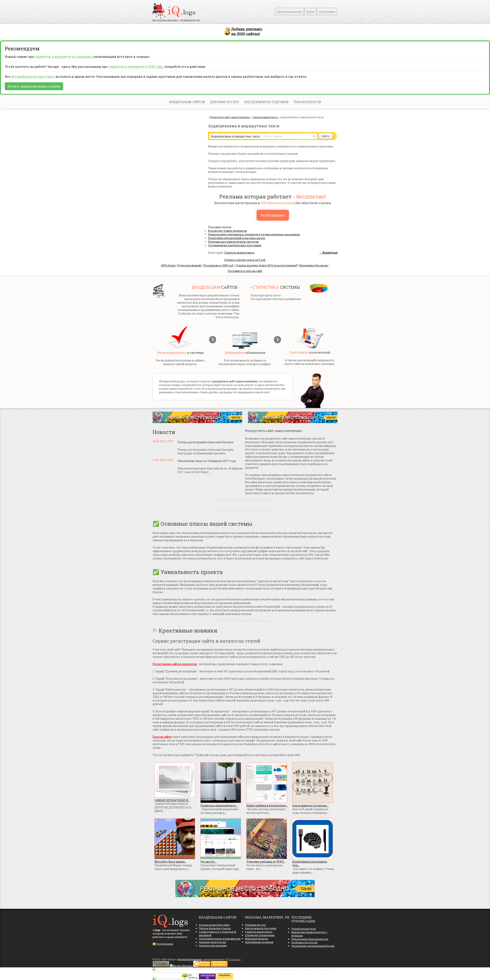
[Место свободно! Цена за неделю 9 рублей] (197, 422)
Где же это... (208, 861)
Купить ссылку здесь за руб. (245, 260)
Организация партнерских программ (234, 245)
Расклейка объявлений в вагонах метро (236, 238)
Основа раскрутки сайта (214, 925)
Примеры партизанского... (219, 805)
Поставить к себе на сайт (245, 271)
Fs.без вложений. (190, 265)
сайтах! (246, 31)
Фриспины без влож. (313, 265)
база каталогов (307, 101)
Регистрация (326, 11)
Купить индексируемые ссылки (34, 86)
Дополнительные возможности (220, 938)
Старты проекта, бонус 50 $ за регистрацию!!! (267, 265)
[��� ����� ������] (189, 978)
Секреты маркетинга (239, 252)
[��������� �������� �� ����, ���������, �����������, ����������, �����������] (219, 965)
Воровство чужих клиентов (227, 231)
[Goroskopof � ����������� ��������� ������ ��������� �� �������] (207, 978)
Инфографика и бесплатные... (267, 805)
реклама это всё (224, 101)
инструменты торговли (266, 101)
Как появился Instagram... (310, 805)
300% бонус (168, 265)
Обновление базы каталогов (309, 939)
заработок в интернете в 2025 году (135, 67)
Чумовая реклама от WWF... (265, 861)
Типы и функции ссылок (215, 928)
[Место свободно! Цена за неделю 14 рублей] (245, 896)
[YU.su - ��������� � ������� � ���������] (224, 978)
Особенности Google (304, 942)
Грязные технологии (212, 942)
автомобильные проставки (33, 76)
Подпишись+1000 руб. (218, 265)
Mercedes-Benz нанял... (170, 861)
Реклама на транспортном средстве (233, 242)
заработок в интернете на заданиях (63, 57)
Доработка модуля (303, 928)
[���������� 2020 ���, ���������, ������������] (245, 971)
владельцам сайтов (187, 101)
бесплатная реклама (189, 959)
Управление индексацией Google (313, 946)
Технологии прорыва (213, 945)
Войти (310, 11)
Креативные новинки (259, 942)
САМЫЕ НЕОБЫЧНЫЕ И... (172, 800)
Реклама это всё (255, 925)
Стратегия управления (260, 935)
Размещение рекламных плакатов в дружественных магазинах (254, 234)
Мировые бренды (256, 938)
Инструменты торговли (260, 928)
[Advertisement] (175, 154)
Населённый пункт (289, 11)
